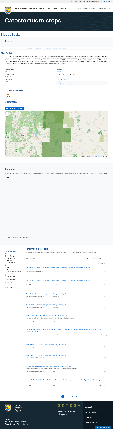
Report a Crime (102, 8)
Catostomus (63, 80)
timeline (48, 48)
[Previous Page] (58, 396)
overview (30, 48)
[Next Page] (76, 396)
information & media (59, 48)
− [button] (7, 115)
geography (39, 48)
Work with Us (91, 422)
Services (55, 9)
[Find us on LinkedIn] (71, 405)
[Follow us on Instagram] (63, 405)
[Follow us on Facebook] (59, 405)
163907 (7, 96)
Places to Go (33, 9)
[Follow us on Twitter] (67, 405)
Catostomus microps (66, 84)
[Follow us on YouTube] (79, 405)
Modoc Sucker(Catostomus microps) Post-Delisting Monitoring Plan (46, 294)
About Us (89, 407)
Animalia (58, 72)
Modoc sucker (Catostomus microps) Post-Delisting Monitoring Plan (46, 315)
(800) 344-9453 (63, 413)
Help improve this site (103, 427)
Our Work (63, 9)
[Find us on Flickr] (75, 405)
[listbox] (100, 258)
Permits (85, 8)
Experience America (20, 9)
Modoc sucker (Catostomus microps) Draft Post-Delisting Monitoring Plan (48, 366)
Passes (79, 8)
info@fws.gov (63, 415)
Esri (92, 156)
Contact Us (90, 412)
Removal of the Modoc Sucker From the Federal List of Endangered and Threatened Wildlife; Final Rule (58, 268)
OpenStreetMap (99, 156)
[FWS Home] (8, 11)
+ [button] (7, 113)
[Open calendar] (6, 282)
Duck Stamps (92, 8)
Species (41, 9)
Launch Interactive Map (14, 108)
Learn (48, 9)
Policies (89, 417)
